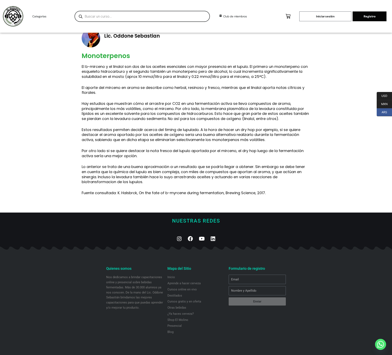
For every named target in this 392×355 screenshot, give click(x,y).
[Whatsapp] (380, 344)
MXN (382, 104)
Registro (369, 16)
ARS (382, 112)
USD (382, 96)
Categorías (39, 16)
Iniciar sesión (325, 16)
